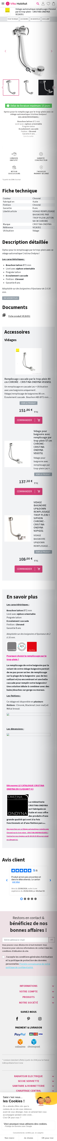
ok (51, 939)
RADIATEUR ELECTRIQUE (28, 1076)
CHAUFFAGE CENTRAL (28, 1091)
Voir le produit (28, 403)
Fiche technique (13, 19)
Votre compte (28, 991)
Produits (29, 997)
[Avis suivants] (50, 880)
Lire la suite (28, 136)
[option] (11, 87)
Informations (28, 986)
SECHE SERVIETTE (28, 1081)
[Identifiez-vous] (43, 3)
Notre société (28, 1003)
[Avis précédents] (7, 880)
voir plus (16, 882)
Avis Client (45, 19)
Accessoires (24, 19)
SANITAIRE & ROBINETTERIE (28, 1086)
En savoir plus (35, 19)
